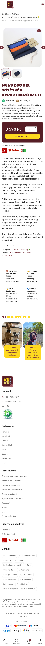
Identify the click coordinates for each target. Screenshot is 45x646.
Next (43, 47)
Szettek (5, 441)
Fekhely (21, 560)
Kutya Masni (10, 570)
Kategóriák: (6, 249)
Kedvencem (8, 245)
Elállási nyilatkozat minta (12, 490)
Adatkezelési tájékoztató (12, 481)
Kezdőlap (5, 14)
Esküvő (5, 454)
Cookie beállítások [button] (9, 516)
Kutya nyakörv (11, 575)
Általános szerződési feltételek (14, 476)
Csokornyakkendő (28, 556)
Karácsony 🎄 (34, 17)
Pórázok (5, 432)
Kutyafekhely (11, 579)
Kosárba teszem (22, 136)
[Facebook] (3, 406)
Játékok (15, 14)
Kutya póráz (27, 575)
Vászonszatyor (29, 589)
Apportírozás (7, 255)
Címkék (5, 253)
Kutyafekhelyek (8, 445)
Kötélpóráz (23, 584)
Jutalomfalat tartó (13, 565)
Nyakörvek (6, 436)
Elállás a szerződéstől (11, 485)
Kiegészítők (6, 458)
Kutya (11, 253)
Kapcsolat (6, 503)
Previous (2, 47)
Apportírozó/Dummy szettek (14, 17)
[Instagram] (8, 406)
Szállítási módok (8, 534)
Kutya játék (26, 253)
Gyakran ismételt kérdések (12, 498)
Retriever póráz (12, 589)
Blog (4, 463)
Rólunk (4, 507)
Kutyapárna (26, 579)
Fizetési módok (8, 530)
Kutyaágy (9, 584)
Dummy (17, 253)
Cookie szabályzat (9, 494)
